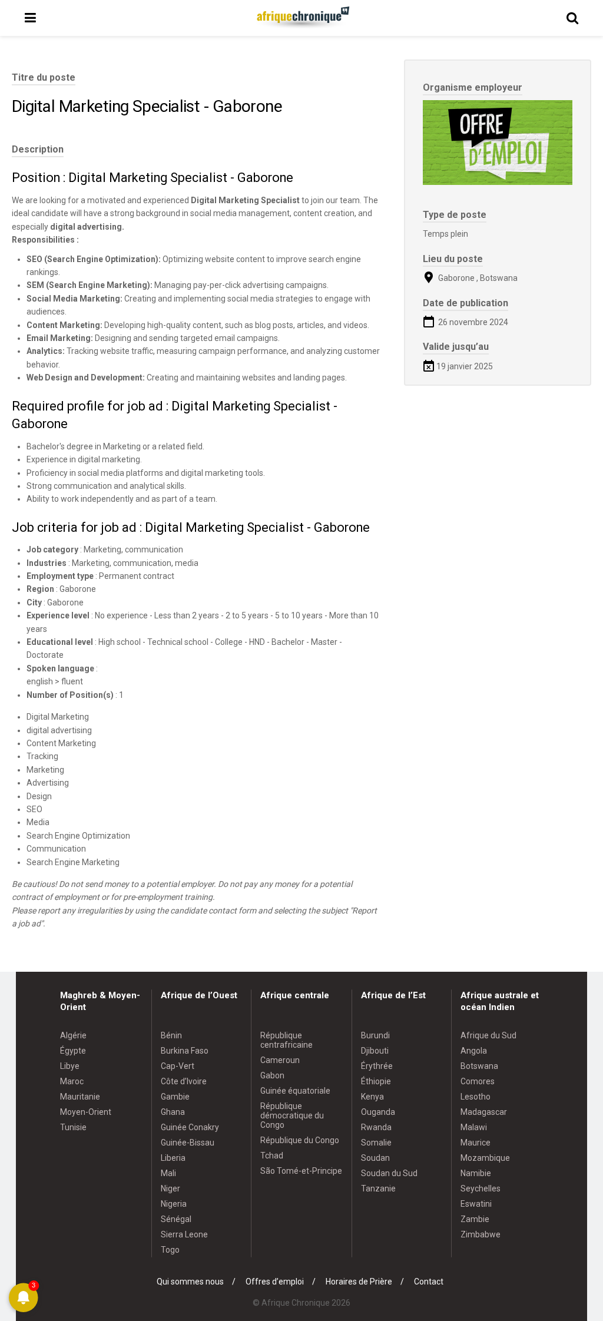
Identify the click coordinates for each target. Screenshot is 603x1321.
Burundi (375, 1035)
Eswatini (476, 1204)
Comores (477, 1081)
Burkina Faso (184, 1050)
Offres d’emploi (275, 1281)
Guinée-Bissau (187, 1142)
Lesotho (475, 1096)
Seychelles (480, 1188)
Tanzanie (378, 1188)
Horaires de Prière (359, 1281)
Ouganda (378, 1112)
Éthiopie (376, 1081)
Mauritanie (80, 1096)
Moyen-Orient (85, 1112)
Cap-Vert (177, 1066)
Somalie (376, 1142)
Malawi (473, 1127)
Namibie (475, 1173)
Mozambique (485, 1158)
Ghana (173, 1112)
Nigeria (174, 1204)
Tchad (271, 1155)
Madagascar (483, 1112)
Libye (69, 1066)
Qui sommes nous (190, 1281)
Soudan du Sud (389, 1173)
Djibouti (375, 1050)
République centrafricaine (286, 1040)
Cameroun (280, 1060)
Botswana (479, 1066)
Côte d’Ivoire (184, 1081)
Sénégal (176, 1219)
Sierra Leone (184, 1234)
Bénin (171, 1035)
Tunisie (73, 1127)
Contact (428, 1281)
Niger (170, 1188)
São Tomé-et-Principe (301, 1171)
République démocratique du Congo (292, 1115)
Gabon (272, 1075)
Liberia (173, 1158)
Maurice (475, 1142)
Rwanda (376, 1127)
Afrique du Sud (488, 1035)
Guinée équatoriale (295, 1090)
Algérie (73, 1035)
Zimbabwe (480, 1234)
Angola (473, 1050)
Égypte (73, 1050)
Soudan (375, 1158)
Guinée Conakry (190, 1127)
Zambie (474, 1219)
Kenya (372, 1096)
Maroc (72, 1081)
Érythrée (377, 1066)
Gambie (175, 1096)
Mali (168, 1173)
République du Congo (299, 1140)
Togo (170, 1249)
